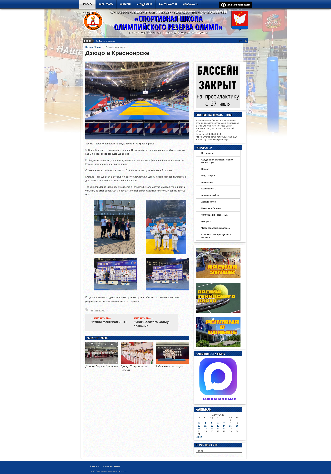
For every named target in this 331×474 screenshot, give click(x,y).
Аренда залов (144, 4)
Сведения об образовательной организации (217, 161)
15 (230, 426)
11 (205, 426)
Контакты (125, 4)
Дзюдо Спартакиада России (110, 41)
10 (199, 426)
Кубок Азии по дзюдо (169, 366)
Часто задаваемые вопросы (215, 228)
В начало (94, 466)
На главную (207, 153)
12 (212, 426)
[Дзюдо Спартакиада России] (137, 362)
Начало (89, 47)
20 (218, 428)
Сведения (87, 12)
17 (199, 428)
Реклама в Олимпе (211, 208)
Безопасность (208, 189)
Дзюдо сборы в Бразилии (101, 366)
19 (212, 428)
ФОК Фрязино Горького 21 (214, 215)
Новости (87, 4)
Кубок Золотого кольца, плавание (152, 324)
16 (237, 426)
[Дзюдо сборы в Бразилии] (101, 362)
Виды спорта (106, 4)
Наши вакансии (111, 466)
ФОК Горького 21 (168, 4)
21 (224, 428)
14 (224, 426)
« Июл (199, 437)
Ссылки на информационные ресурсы (216, 236)
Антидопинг (207, 182)
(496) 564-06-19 (190, 4)
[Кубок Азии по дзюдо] (172, 362)
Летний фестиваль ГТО (109, 322)
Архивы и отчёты (210, 195)
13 (218, 426)
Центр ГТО (206, 221)
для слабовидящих (238, 4)
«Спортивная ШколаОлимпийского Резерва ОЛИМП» (168, 22)
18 (205, 428)
